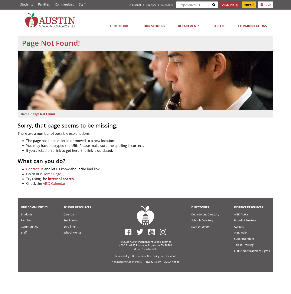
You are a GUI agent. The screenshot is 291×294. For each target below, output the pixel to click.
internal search (61, 178)
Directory (151, 4)
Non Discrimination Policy (127, 262)
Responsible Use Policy (145, 256)
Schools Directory (202, 220)
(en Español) (168, 256)
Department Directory (205, 214)
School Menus (72, 232)
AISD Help (240, 232)
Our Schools (154, 26)
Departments (189, 26)
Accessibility (122, 256)
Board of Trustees (245, 220)
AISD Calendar (54, 183)
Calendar (69, 214)
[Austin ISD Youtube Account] (151, 232)
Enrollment (70, 226)
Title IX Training (244, 245)
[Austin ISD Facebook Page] (128, 232)
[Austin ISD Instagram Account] (163, 232)
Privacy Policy (153, 262)
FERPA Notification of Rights (252, 251)
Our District (120, 26)
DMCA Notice (171, 262)
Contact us (34, 169)
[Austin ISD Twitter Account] (139, 232)
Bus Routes (70, 220)
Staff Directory (200, 226)
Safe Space (167, 4)
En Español (135, 4)
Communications (252, 26)
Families (44, 4)
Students (26, 4)
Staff (82, 4)
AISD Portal (241, 214)
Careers (218, 26)
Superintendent (244, 239)
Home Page (52, 174)
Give (267, 5)
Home (25, 114)
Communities (64, 4)
